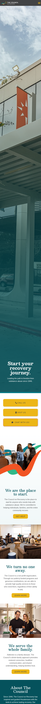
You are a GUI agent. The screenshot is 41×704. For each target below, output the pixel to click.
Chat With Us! (22, 422)
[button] (39, 3)
